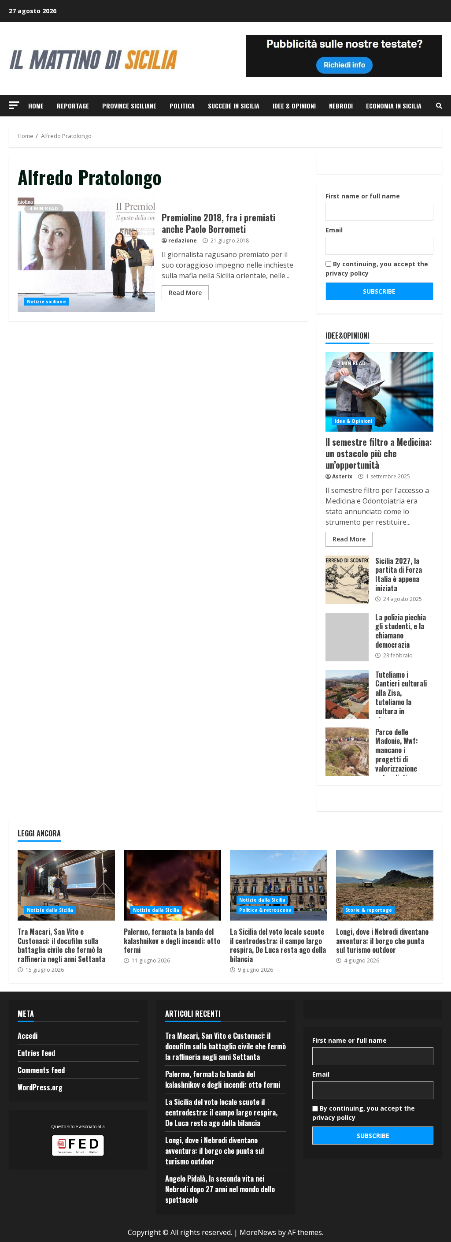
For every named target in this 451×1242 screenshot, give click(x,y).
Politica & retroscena (265, 910)
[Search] (439, 105)
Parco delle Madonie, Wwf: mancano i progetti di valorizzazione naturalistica (347, 751)
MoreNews (258, 1232)
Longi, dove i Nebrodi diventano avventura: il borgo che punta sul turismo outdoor (384, 885)
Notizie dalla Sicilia (50, 910)
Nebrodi (341, 105)
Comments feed (41, 1070)
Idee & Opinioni (294, 105)
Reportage (73, 105)
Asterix (342, 476)
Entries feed (36, 1053)
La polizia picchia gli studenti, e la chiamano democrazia (347, 637)
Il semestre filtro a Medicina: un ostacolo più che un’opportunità (379, 392)
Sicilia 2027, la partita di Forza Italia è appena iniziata (347, 580)
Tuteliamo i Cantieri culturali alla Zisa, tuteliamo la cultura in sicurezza (347, 694)
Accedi (27, 1035)
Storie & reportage (368, 910)
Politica (182, 105)
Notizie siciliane (46, 301)
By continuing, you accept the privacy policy (376, 268)
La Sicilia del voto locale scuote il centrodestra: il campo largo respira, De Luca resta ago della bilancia (278, 885)
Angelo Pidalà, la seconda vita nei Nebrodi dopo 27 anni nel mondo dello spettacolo (220, 1189)
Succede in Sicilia (233, 105)
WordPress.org (40, 1087)
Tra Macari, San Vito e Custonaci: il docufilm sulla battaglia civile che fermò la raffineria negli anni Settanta (66, 885)
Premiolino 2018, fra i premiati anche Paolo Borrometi (86, 255)
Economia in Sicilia (393, 105)
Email (334, 230)
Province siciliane (129, 105)
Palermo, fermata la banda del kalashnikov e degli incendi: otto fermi (172, 885)
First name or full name (362, 196)
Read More (185, 292)
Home (36, 105)
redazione (182, 240)
